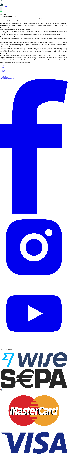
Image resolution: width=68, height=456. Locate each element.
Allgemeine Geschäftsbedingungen (6, 75)
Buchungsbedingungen (5, 77)
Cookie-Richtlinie (4, 76)
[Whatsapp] (1, 12)
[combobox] (1, 7)
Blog (5, 6)
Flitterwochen (3, 70)
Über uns (3, 65)
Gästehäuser (3, 6)
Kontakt (7, 6)
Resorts (1, 6)
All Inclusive (3, 71)
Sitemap (3, 67)
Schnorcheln (3, 72)
